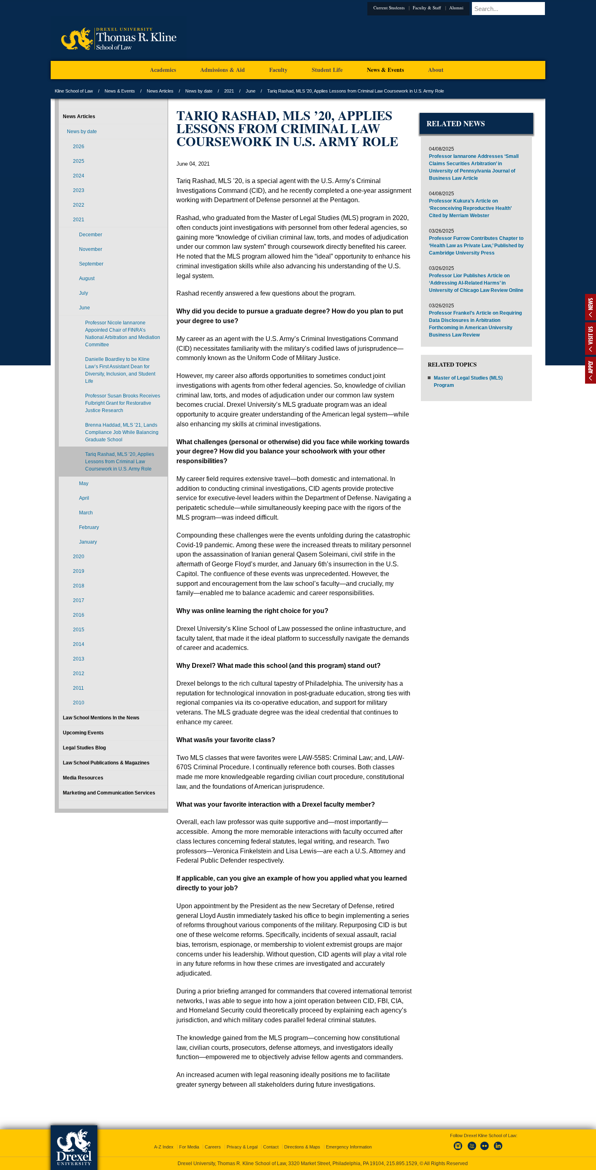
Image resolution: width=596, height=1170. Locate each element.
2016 (78, 615)
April (84, 498)
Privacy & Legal (242, 1139)
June (250, 91)
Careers (213, 1139)
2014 (78, 644)
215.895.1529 (297, 1163)
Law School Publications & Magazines (106, 763)
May (83, 483)
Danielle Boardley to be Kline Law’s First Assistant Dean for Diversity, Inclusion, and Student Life (120, 370)
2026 (78, 146)
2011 (78, 688)
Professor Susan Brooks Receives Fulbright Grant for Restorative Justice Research (122, 403)
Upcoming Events (83, 733)
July (83, 293)
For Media (189, 1139)
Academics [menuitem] (163, 69)
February (89, 527)
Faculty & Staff (439, 7)
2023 (78, 190)
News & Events (120, 91)
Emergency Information (349, 1139)
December (90, 234)
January (88, 542)
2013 (78, 659)
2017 (78, 600)
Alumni (468, 7)
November (90, 249)
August (86, 278)
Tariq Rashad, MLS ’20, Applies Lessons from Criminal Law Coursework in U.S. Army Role (119, 461)
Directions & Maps (302, 1139)
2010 (78, 703)
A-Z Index (164, 1139)
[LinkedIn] (498, 1143)
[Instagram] (458, 1143)
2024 (78, 176)
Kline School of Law (74, 91)
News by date (198, 91)
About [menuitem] (436, 69)
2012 (78, 673)
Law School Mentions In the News (101, 718)
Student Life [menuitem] (327, 69)
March (86, 513)
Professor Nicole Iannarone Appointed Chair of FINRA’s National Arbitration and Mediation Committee (122, 334)
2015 (78, 629)
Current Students (401, 7)
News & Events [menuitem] (385, 69)
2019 (78, 571)
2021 (229, 91)
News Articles (160, 91)
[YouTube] (471, 1143)
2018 (78, 586)
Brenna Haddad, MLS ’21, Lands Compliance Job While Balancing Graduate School (122, 432)
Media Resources (83, 778)
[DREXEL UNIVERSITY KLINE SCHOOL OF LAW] (119, 59)
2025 (78, 161)
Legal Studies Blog (84, 748)
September (91, 264)
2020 (78, 556)
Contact (271, 1139)
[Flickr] (485, 1143)
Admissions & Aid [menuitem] (222, 69)
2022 (78, 205)
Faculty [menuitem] (278, 69)
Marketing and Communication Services (109, 793)
